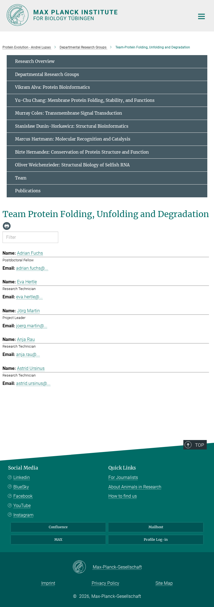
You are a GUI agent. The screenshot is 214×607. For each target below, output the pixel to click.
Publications (28, 190)
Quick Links (122, 468)
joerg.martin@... (31, 325)
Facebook (23, 496)
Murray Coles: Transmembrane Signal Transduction (68, 113)
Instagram (23, 515)
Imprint (48, 583)
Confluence (58, 527)
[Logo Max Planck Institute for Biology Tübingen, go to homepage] (97, 15)
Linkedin (21, 477)
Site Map (164, 583)
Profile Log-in (156, 539)
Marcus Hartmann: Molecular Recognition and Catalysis (72, 139)
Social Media (23, 468)
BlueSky (21, 487)
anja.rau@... (28, 354)
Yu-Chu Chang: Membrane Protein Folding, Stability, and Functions (85, 100)
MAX (58, 539)
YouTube (22, 505)
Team (20, 178)
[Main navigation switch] (201, 16)
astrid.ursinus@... (33, 383)
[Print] (7, 226)
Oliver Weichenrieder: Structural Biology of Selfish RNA (72, 165)
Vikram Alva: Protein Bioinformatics (52, 87)
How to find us (122, 496)
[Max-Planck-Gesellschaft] (82, 567)
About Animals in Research (134, 487)
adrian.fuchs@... (32, 268)
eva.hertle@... (29, 296)
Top (199, 445)
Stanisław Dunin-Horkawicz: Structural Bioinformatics (71, 126)
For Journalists (123, 477)
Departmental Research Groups (47, 74)
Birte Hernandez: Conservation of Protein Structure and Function (82, 152)
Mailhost (156, 527)
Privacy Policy (105, 583)
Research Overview (35, 61)
